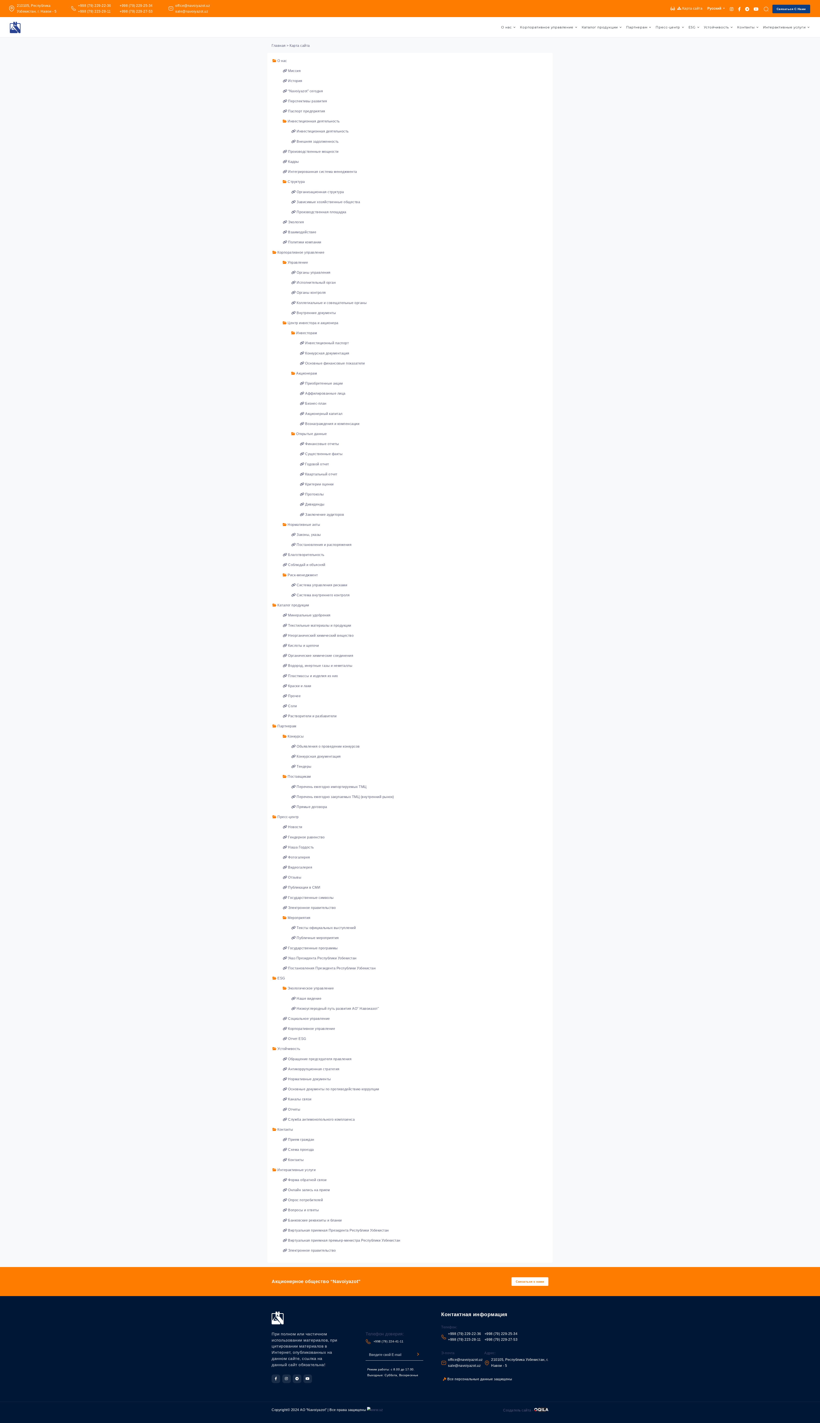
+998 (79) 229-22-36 (94, 5)
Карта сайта (691, 8)
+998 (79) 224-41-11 (388, 1341)
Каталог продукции (600, 27)
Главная (279, 45)
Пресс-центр (668, 27)
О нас (506, 27)
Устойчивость (716, 27)
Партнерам (636, 27)
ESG (691, 27)
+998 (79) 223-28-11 (94, 11)
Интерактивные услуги (784, 27)
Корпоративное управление (546, 27)
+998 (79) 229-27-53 (136, 11)
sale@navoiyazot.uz (191, 11)
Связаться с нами (791, 9)
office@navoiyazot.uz (192, 5)
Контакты (745, 27)
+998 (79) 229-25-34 (136, 5)
